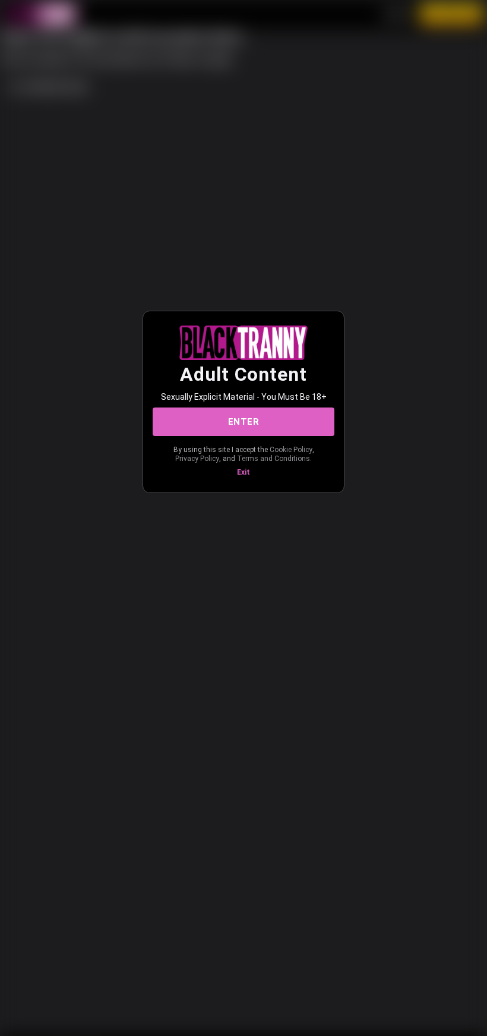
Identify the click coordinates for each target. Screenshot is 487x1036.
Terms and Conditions (273, 458)
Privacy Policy (197, 458)
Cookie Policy (291, 450)
